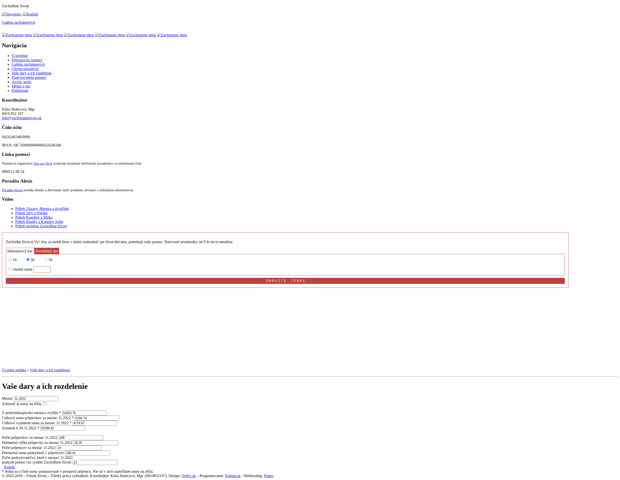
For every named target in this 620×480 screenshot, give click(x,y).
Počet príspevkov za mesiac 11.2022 (29, 437)
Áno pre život (42, 163)
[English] (30, 14)
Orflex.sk (188, 476)
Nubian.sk (232, 476)
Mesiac (7, 398)
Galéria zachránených (18, 22)
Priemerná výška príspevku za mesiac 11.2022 (37, 442)
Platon (268, 476)
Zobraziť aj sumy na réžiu (21, 404)
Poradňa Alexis (12, 190)
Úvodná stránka (14, 370)
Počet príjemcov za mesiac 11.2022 (29, 448)
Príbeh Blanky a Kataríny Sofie (39, 222)
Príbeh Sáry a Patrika (31, 213)
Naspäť (9, 467)
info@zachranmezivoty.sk (22, 118)
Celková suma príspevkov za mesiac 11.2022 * (38, 418)
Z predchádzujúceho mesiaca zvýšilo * (31, 413)
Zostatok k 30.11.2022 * (20, 428)
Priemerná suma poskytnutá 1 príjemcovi (33, 453)
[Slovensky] (12, 14)
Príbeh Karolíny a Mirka (34, 217)
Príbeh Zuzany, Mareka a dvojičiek (42, 209)
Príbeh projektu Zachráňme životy (41, 226)
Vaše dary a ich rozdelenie (50, 370)
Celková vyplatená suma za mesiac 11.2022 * (36, 423)
